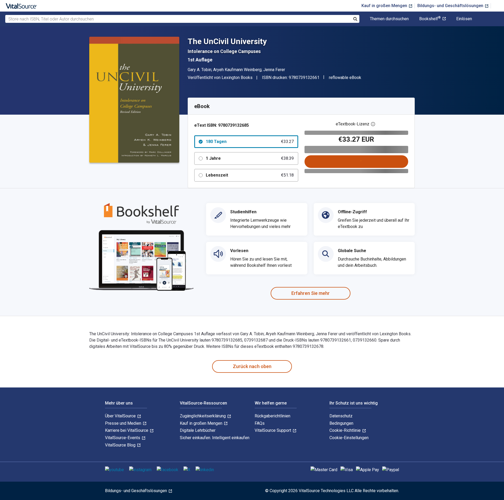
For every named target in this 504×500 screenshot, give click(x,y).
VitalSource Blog (120, 445)
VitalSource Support (273, 430)
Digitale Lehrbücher (198, 430)
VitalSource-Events (123, 437)
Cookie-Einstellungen (349, 437)
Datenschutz (341, 415)
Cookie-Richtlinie (345, 430)
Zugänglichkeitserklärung (203, 415)
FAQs (260, 423)
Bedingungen (341, 423)
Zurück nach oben (252, 366)
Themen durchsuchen (389, 19)
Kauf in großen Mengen (384, 5)
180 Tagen (250, 141)
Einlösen (464, 19)
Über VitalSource (121, 415)
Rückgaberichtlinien (272, 415)
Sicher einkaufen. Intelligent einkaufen (214, 437)
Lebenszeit (250, 175)
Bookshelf (430, 19)
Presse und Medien (123, 423)
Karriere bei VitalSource (127, 430)
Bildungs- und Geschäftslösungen (450, 5)
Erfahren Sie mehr (310, 293)
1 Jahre (250, 158)
